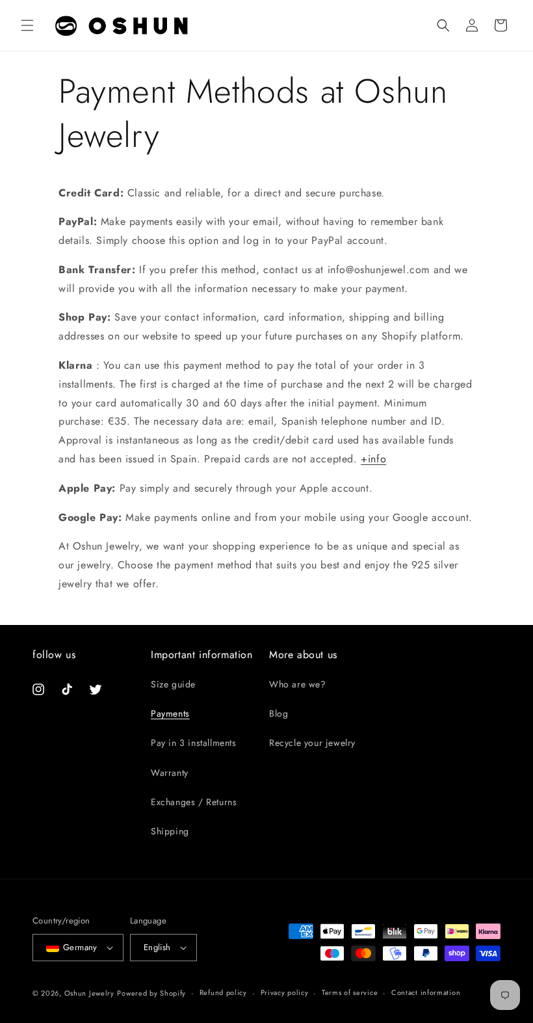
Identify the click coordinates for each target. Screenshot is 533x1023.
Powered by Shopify (151, 993)
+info (373, 458)
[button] (27, 25)
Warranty (169, 772)
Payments (170, 713)
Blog (278, 713)
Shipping (170, 831)
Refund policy (223, 992)
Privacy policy (285, 992)
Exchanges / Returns (194, 801)
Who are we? (297, 684)
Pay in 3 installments (194, 742)
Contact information (425, 992)
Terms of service (350, 992)
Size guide (173, 684)
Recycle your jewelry (312, 742)
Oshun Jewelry (89, 993)
